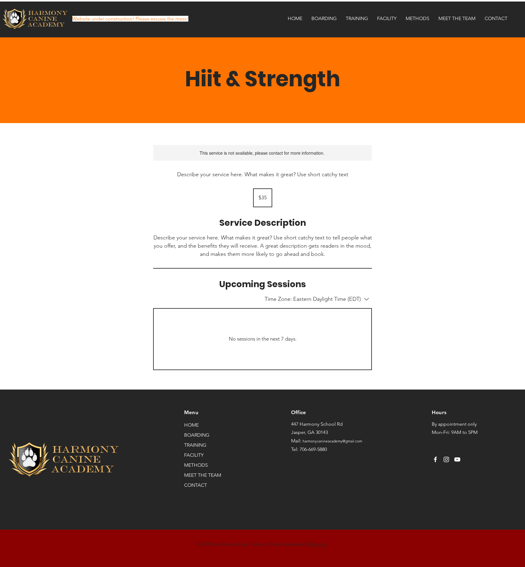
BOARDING (196, 435)
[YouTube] (457, 459)
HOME (191, 425)
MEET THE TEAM (202, 475)
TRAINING (195, 445)
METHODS (196, 465)
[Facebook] (435, 459)
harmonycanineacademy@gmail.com (332, 441)
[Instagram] (446, 459)
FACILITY (194, 455)
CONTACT (195, 485)
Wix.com (319, 544)
